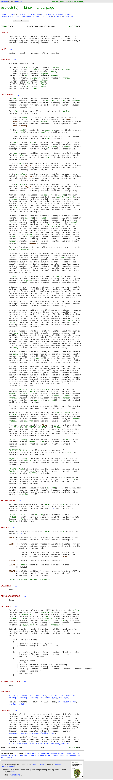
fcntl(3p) (53, 696)
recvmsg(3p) (37, 698)
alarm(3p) (27, 696)
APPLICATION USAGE (11, 16)
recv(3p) (4, 755)
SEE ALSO (57, 16)
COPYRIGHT (68, 16)
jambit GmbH (16, 775)
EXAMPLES (70, 14)
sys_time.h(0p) (16, 704)
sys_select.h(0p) (67, 702)
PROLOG (5, 14)
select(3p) (35, 755)
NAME (13, 14)
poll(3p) (13, 698)
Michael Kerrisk (39, 764)
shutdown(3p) (74, 755)
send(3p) (43, 755)
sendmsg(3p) (51, 698)
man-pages (19, 1)
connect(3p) (40, 696)
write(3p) (64, 698)
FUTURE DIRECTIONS (42, 16)
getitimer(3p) (67, 696)
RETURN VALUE (48, 14)
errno (52, 509)
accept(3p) (14, 696)
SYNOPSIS (21, 14)
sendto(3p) (64, 755)
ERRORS (60, 14)
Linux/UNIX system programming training (67, 1)
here (13, 772)
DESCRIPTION (34, 14)
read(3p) (24, 698)
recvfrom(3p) (13, 755)
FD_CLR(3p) (66, 753)
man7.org (4, 1)
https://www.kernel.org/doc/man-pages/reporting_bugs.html (39, 743)
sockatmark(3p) (7, 757)
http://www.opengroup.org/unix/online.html (31, 733)
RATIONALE (27, 16)
